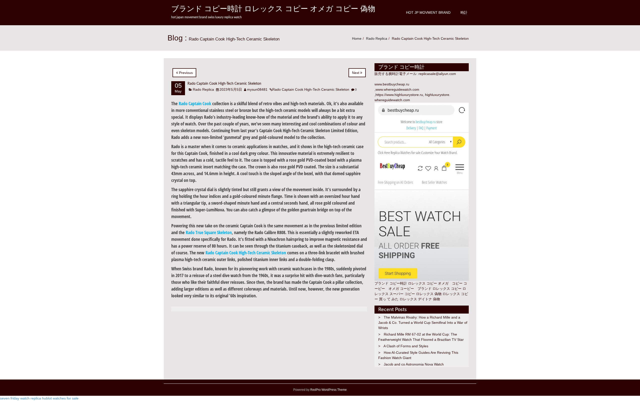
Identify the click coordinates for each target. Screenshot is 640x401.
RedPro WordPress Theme (328, 390)
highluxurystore (437, 95)
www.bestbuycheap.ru (391, 84)
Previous (185, 73)
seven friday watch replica (20, 398)
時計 (464, 12)
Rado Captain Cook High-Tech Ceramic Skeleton (224, 83)
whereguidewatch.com (392, 100)
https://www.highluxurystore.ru (399, 95)
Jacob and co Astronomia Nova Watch (414, 364)
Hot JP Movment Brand (428, 12)
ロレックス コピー (447, 289)
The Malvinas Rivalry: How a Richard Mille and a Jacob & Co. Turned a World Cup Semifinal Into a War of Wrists (422, 322)
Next (356, 73)
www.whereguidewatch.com (397, 89)
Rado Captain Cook (195, 103)
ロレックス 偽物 (429, 294)
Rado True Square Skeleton (209, 232)
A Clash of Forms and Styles (406, 346)
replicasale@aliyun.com (437, 74)
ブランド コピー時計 (390, 283)
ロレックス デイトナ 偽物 (420, 299)
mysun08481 (257, 89)
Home (357, 38)
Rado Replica (376, 38)
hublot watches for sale (60, 398)
